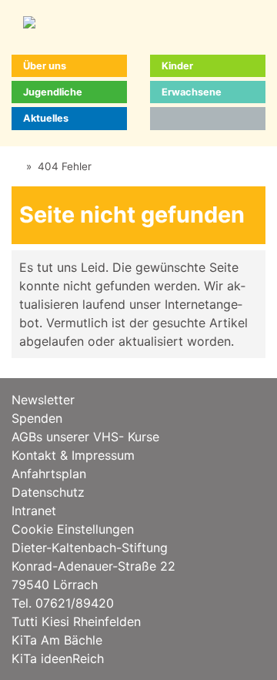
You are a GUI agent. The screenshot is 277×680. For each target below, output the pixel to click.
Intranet (34, 510)
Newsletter (43, 399)
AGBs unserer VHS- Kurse (85, 436)
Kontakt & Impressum (73, 455)
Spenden (37, 418)
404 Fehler (65, 166)
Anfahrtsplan (49, 473)
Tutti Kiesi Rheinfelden (76, 621)
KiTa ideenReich (58, 658)
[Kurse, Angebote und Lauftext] (16, 166)
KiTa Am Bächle (57, 640)
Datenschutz (48, 492)
